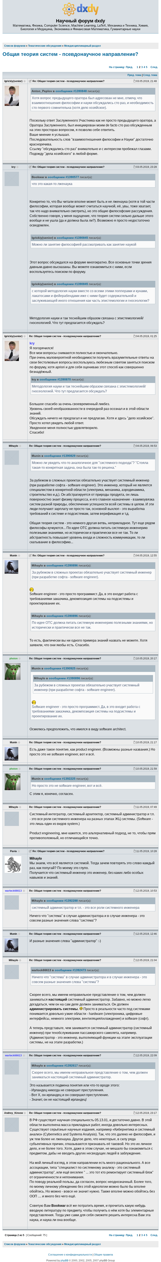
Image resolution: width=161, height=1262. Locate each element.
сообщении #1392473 (70, 970)
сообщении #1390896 (62, 565)
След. (154, 67)
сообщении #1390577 (63, 177)
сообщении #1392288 (62, 900)
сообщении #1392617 (62, 1065)
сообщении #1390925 (59, 668)
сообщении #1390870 (55, 379)
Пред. (129, 67)
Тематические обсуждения (44, 1244)
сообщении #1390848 (71, 91)
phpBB (64, 1260)
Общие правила (103, 1254)
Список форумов (14, 1244)
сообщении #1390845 (72, 237)
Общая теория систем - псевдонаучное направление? (70, 54)
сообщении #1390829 (59, 455)
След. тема (150, 75)
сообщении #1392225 (59, 778)
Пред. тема (134, 75)
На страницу (117, 67)
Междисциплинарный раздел (82, 1244)
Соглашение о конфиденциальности (70, 1254)
